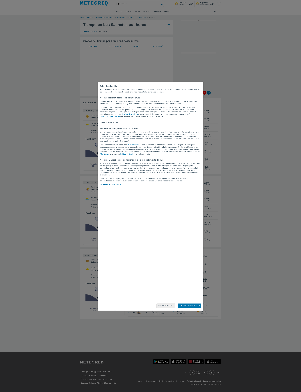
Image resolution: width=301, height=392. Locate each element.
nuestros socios (134, 145)
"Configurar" (104, 154)
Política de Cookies (130, 114)
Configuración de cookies (110, 116)
